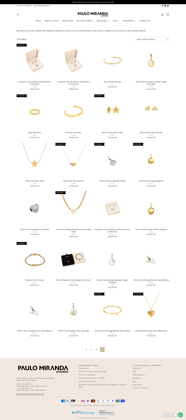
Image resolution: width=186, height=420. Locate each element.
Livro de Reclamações (87, 381)
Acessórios (128, 21)
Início (38, 21)
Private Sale (67, 21)
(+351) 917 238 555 (24, 6)
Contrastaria (84, 368)
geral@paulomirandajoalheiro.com (30, 394)
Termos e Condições (87, 375)
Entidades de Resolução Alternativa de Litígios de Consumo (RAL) (102, 386)
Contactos (144, 21)
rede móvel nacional (42, 6)
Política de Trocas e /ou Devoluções (93, 371)
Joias (115, 21)
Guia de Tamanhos (140, 388)
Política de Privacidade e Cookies (92, 378)
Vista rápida (35, 77)
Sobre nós (137, 368)
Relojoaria (102, 21)
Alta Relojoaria (84, 21)
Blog (134, 371)
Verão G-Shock (51, 21)
